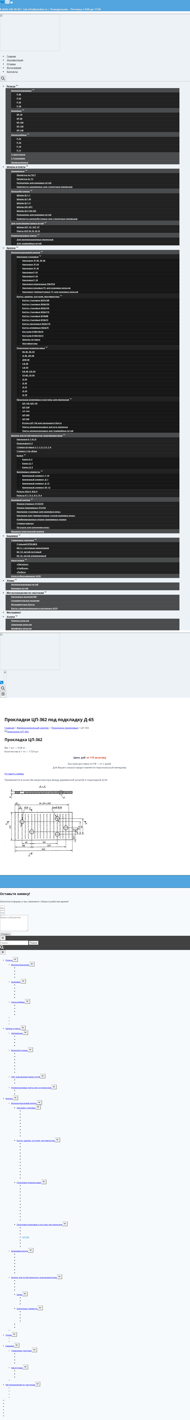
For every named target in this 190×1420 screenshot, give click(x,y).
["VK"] (2, 2)
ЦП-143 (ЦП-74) (29, 403)
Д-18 (24, 395)
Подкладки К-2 (25, 443)
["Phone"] (1, 683)
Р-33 (19, 138)
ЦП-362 (25, 415)
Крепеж (9, 1098)
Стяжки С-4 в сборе (27, 451)
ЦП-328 (25, 407)
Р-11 (19, 150)
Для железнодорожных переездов (35, 239)
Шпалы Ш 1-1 (23, 195)
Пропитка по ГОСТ (26, 175)
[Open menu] (3, 694)
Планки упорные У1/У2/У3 (30, 503)
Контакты (12, 71)
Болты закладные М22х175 (36, 324)
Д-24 (24, 391)
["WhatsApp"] (5, 683)
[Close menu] (3, 952)
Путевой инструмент (15, 1400)
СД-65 (25, 363)
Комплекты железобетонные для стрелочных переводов (47, 218)
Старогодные (18, 154)
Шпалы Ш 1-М (24, 199)
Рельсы (9, 960)
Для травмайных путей (29, 243)
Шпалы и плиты (13, 1028)
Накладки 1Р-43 (30, 268)
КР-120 (20, 126)
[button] (17, 86)
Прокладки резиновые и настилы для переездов (39, 1224)
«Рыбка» (21, 572)
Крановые (16, 982)
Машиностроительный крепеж (27, 531)
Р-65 (19, 94)
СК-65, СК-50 (28, 375)
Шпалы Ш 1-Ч (23, 203)
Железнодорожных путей (24, 584)
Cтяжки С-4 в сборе (26, 1290)
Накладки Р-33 (30, 272)
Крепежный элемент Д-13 (35, 483)
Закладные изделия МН (24, 596)
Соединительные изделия (25, 600)
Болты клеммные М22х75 (35, 327)
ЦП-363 (25, 419)
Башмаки (10, 1346)
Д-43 (24, 383)
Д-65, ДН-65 (28, 355)
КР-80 (19, 118)
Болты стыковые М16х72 (35, 320)
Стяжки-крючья (25, 523)
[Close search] (3, 938)
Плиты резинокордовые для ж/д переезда (45, 427)
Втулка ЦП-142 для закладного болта (42, 423)
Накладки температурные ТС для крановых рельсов (50, 292)
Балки (19, 1294)
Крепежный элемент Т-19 (35, 475)
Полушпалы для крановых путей (34, 183)
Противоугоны (30, 343)
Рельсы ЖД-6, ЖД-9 (27, 491)
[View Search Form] (3, 78)
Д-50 (24, 379)
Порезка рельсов (20, 620)
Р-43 (19, 102)
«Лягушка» (23, 564)
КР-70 (19, 114)
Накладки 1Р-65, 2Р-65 (33, 260)
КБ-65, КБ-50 (28, 352)
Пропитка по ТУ (25, 179)
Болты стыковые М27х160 (35, 300)
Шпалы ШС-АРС (25, 207)
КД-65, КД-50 (28, 371)
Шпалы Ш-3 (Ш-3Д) (26, 211)
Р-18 (19, 146)
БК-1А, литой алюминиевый (31, 556)
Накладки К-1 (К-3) (26, 439)
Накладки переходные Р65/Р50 (38, 284)
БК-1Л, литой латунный (29, 552)
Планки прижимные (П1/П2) (31, 507)
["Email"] (11, 2)
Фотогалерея (12, 1416)
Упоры (9, 1335)
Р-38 (19, 106)
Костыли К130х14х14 (32, 335)
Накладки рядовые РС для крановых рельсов (46, 288)
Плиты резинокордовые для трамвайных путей (47, 431)
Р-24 (19, 142)
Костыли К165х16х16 (32, 331)
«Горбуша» (22, 568)
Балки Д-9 (27, 1304)
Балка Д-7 (27, 463)
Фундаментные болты (23, 604)
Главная (9, 727)
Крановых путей (18, 1341)
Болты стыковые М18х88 (35, 316)
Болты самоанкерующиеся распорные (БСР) (34, 608)
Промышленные (18, 1024)
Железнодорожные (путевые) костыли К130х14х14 (46, 1171)
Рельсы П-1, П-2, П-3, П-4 (29, 495)
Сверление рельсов (21, 624)
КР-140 (20, 130)
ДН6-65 (25, 359)
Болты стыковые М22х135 (35, 308)
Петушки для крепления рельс (33, 527)
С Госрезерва (18, 158)
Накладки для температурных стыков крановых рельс (46, 515)
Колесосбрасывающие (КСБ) (26, 576)
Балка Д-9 (27, 467)
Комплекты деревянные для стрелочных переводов (44, 186)
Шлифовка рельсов (21, 628)
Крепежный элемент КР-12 (36, 487)
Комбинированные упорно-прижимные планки (41, 519)
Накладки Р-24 (30, 276)
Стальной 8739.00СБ (27, 544)
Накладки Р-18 (30, 280)
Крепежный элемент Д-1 (35, 479)
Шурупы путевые (31, 339)
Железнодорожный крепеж (33, 727)
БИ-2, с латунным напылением (33, 548)
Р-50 (19, 98)
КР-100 (20, 122)
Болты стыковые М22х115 (35, 312)
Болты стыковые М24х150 (35, 304)
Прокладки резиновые (65, 727)
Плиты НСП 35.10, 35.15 (28, 231)
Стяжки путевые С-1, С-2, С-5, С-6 (34, 447)
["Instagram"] (7, 2)
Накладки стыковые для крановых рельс (39, 511)
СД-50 (25, 367)
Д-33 (24, 387)
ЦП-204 (25, 411)
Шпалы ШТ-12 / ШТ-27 (28, 227)
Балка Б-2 (27, 459)
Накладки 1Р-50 (30, 264)
